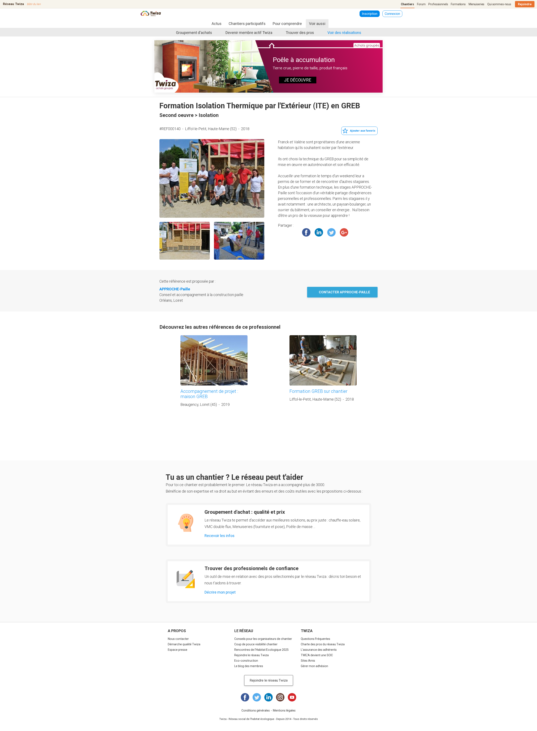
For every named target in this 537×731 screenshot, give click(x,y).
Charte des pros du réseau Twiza (323, 644)
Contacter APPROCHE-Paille (344, 292)
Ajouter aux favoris (362, 130)
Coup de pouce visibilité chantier (256, 644)
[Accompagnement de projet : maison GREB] (214, 360)
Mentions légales (284, 710)
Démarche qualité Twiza (184, 644)
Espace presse (177, 649)
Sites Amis (308, 660)
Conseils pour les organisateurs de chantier (263, 638)
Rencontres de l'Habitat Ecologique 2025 (261, 649)
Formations (458, 4)
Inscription (369, 14)
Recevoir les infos (220, 535)
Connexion (392, 14)
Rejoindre (525, 4)
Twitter (331, 232)
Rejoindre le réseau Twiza (251, 655)
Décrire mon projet (220, 592)
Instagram (280, 697)
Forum (421, 4)
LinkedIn (319, 232)
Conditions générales (255, 710)
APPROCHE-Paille (174, 289)
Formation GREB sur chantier (318, 391)
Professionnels (438, 4)
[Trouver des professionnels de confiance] (185, 579)
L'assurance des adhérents (319, 649)
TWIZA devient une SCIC (317, 655)
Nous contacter (178, 638)
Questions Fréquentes (315, 638)
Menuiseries (476, 4)
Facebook (306, 232)
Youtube (292, 697)
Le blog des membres (248, 666)
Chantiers (407, 4)
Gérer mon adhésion (314, 666)
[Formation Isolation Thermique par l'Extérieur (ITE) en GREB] (211, 178)
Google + (344, 232)
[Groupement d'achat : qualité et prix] (185, 522)
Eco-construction (246, 660)
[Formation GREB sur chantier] (323, 360)
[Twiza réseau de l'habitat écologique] (151, 13)
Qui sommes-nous (499, 4)
